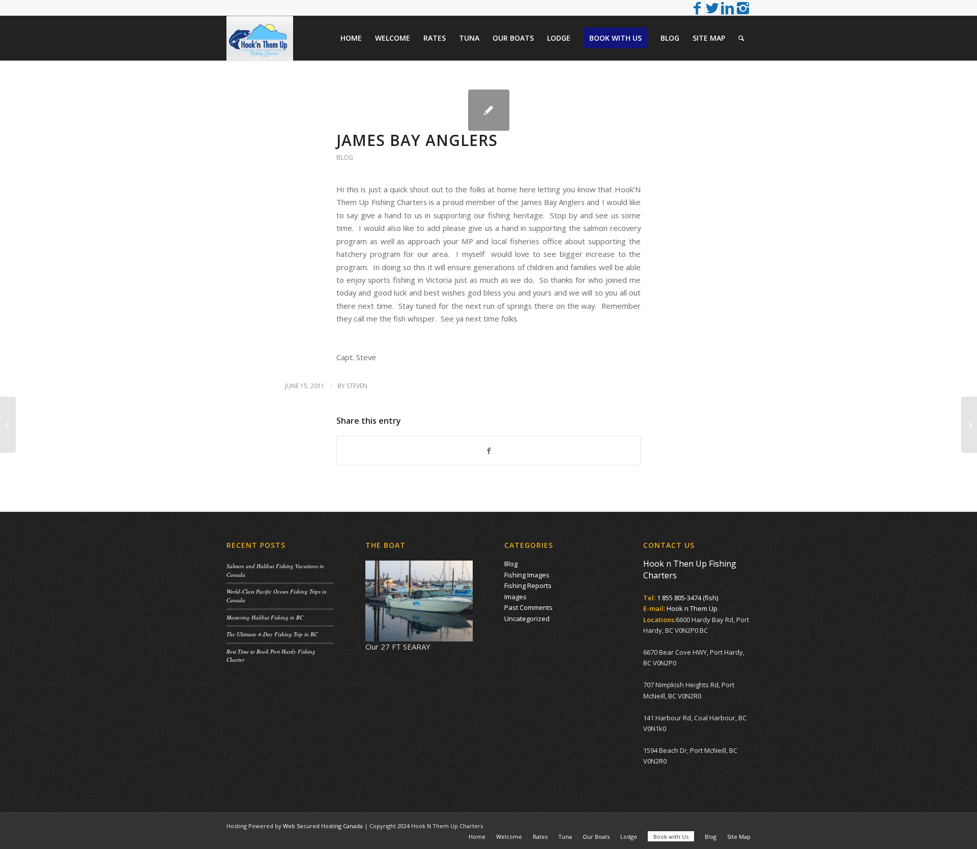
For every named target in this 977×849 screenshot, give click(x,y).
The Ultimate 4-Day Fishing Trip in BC (272, 634)
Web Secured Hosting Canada (323, 826)
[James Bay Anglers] (488, 110)
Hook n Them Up (692, 608)
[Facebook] (696, 7)
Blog (344, 157)
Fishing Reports (528, 585)
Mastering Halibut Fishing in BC (264, 617)
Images (515, 596)
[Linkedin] (727, 7)
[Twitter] (712, 7)
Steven (357, 386)
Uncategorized (527, 618)
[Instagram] (743, 7)
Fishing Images (527, 574)
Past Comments (528, 607)
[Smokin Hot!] (8, 425)
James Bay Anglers (417, 140)
